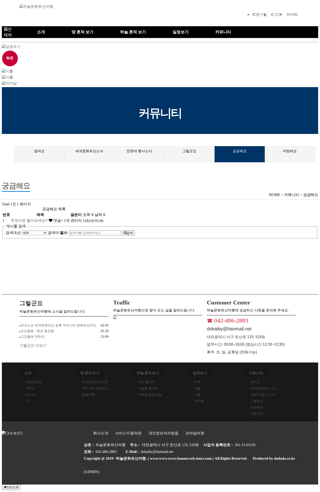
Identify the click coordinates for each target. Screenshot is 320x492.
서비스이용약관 (128, 433)
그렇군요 (189, 151)
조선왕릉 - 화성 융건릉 (37, 331)
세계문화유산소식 (89, 151)
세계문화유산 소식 (263, 388)
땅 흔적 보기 (82, 32)
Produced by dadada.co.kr (274, 458)
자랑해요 (290, 151)
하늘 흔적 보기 (133, 32)
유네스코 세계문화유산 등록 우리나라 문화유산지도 (59, 325)
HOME (292, 14)
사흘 (197, 394)
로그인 (276, 14)
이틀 (197, 388)
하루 (197, 382)
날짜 (99, 215)
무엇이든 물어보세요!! (30, 220)
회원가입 (259, 14)
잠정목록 (88, 394)
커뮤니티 (223, 32)
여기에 (30, 394)
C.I (27, 401)
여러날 (199, 401)
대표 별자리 (146, 382)
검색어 (57, 233)
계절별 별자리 (148, 388)
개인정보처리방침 (164, 433)
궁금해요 (240, 151)
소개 (41, 32)
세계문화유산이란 (95, 382)
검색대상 (13, 233)
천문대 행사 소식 (262, 394)
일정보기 (181, 32)
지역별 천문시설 (150, 394)
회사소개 (100, 433)
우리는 (30, 388)
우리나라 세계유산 (95, 388)
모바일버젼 (195, 433)
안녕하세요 (33, 382)
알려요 (39, 151)
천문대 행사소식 (139, 151)
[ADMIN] (91, 472)
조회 (87, 215)
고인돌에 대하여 (33, 336)
